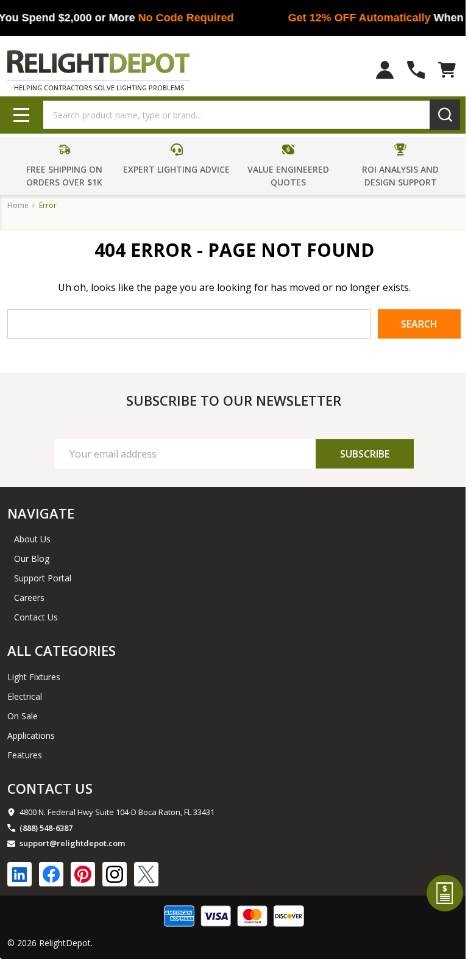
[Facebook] (51, 874)
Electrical (24, 696)
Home (18, 205)
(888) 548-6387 (46, 827)
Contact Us (36, 617)
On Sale (22, 716)
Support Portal (42, 578)
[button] (64, 166)
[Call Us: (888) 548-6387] (416, 70)
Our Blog (31, 558)
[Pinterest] (83, 874)
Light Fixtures (33, 677)
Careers (29, 597)
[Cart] (447, 70)
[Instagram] (114, 874)
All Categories (61, 650)
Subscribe (364, 454)
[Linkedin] (19, 874)
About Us (32, 539)
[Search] (445, 114)
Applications (31, 735)
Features (24, 755)
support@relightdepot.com (72, 843)
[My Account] (385, 70)
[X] (146, 874)
